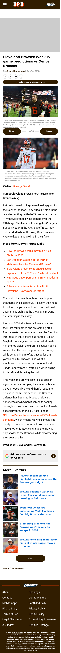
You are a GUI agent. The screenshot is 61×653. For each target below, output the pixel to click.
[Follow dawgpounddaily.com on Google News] (53, 456)
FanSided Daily (37, 603)
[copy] (21, 76)
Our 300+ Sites (37, 597)
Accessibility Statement (43, 619)
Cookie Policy (36, 614)
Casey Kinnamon (15, 71)
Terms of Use (10, 614)
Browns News (18, 568)
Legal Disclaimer (12, 619)
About (5, 592)
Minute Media (17, 633)
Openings (34, 592)
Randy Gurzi (21, 186)
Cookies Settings (39, 624)
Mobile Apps (9, 603)
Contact (7, 597)
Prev (12, 131)
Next (49, 131)
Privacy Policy (37, 608)
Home (6, 568)
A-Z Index (8, 624)
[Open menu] (5, 4)
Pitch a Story (9, 608)
